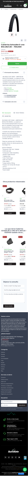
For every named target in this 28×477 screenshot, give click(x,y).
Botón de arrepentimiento (7, 383)
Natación (3, 364)
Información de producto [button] (11, 72)
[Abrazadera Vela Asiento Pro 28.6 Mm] (10, 190)
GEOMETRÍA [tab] (7, 116)
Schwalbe (9, 88)
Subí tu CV (3, 381)
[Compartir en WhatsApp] (21, 40)
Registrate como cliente (6, 394)
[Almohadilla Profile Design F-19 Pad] (10, 241)
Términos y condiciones (6, 385)
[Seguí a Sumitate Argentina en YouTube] (19, 457)
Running (3, 354)
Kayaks (2, 362)
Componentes (13, 9)
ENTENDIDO (21, 473)
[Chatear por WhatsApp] (25, 469)
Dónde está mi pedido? (6, 392)
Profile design (8, 249)
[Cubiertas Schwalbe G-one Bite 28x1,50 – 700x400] (12, 35)
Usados (2, 369)
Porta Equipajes (4, 358)
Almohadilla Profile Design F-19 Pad (9, 251)
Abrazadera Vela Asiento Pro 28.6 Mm (9, 201)
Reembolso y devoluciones (7, 387)
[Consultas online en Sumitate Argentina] (5, 457)
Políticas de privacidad (6, 390)
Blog (2, 371)
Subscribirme (22, 405)
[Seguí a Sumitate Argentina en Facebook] (15, 457)
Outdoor (3, 356)
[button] (17, 5)
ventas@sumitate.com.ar (8, 345)
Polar (2, 360)
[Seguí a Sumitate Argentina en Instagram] (12, 457)
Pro (5, 198)
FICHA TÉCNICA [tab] (19, 113)
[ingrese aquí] (16, 467)
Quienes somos (4, 379)
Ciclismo (6, 9)
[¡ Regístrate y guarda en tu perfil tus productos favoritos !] (25, 40)
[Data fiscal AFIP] (25, 458)
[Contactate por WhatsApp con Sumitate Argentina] (9, 457)
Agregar (17, 63)
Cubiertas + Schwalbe (13, 91)
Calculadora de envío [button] (10, 101)
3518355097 (5, 339)
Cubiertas (20, 9)
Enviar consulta (8, 306)
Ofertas (3, 366)
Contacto (3, 377)
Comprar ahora (15, 67)
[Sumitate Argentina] (8, 5)
